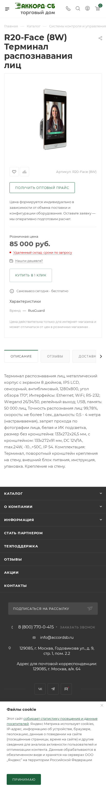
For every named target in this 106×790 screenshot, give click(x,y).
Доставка (89, 356)
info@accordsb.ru (57, 637)
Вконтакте (40, 689)
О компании (18, 507)
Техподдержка (21, 546)
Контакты (15, 586)
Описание (21, 356)
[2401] (53, 119)
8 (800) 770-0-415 (36, 627)
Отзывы (55, 356)
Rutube (66, 689)
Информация (19, 520)
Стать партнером (23, 533)
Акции (11, 572)
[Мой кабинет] (87, 8)
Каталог (13, 493)
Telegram (53, 689)
